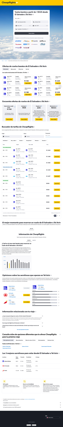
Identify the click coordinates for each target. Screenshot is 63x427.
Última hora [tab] (21, 69)
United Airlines (12, 286)
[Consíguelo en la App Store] (34, 425)
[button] (33, 14)
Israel (6, 60)
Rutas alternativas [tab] (19, 340)
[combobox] (18, 18)
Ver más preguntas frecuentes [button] (23, 329)
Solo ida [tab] (27, 69)
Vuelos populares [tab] (41, 340)
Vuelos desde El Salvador (46, 346)
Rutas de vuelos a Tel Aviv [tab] (31, 340)
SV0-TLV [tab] (29, 240)
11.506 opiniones (12, 296)
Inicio (3, 60)
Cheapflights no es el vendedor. (9, 402)
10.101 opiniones (12, 289)
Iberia (10, 300)
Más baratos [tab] (5, 69)
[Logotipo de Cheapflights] (9, 2)
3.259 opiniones (12, 303)
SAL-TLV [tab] (31, 228)
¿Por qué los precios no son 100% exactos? (12, 407)
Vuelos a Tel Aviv (25, 346)
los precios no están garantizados (30, 399)
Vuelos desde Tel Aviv (7, 348)
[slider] (61, 137)
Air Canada (11, 293)
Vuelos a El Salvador (7, 346)
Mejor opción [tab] (13, 69)
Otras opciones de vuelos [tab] (8, 340)
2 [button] (57, 215)
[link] (9, 119)
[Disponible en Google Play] (28, 425)
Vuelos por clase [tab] (50, 340)
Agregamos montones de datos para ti (11, 405)
